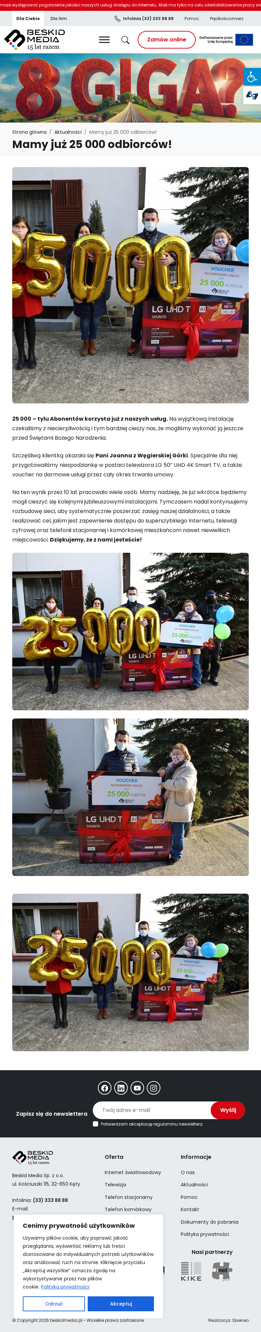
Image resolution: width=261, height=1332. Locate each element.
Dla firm (59, 18)
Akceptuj (121, 1303)
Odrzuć (54, 1303)
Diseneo (240, 1320)
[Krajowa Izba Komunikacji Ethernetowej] (191, 1271)
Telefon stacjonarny (129, 1197)
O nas (188, 1172)
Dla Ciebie (28, 18)
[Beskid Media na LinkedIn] (121, 1088)
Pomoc (192, 18)
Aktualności (68, 132)
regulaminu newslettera (178, 1124)
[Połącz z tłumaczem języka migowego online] (252, 95)
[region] (88, 1266)
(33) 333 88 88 (148, 18)
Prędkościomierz (226, 18)
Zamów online (166, 39)
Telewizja (115, 1184)
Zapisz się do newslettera (51, 1114)
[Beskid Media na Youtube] (137, 1088)
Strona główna (29, 132)
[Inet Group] (222, 1271)
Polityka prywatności (65, 1286)
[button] (252, 77)
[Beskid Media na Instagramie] (153, 1088)
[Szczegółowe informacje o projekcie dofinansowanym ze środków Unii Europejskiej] (226, 40)
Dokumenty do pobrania (210, 1222)
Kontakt (190, 1209)
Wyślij (228, 1110)
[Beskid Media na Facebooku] (104, 1088)
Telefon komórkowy (128, 1209)
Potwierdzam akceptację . (152, 1124)
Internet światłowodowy (133, 1172)
